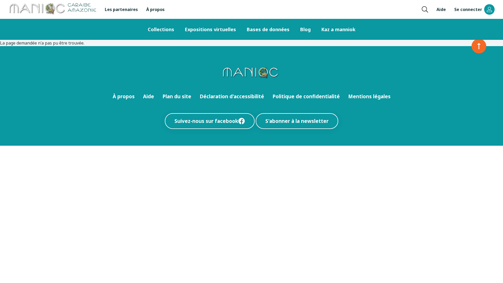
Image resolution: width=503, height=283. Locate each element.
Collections (161, 29)
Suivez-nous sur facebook (206, 121)
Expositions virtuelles (210, 29)
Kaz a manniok (338, 29)
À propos (155, 9)
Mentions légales (369, 96)
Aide (441, 9)
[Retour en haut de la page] (479, 46)
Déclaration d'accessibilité (232, 96)
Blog (305, 29)
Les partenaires (121, 9)
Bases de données (268, 29)
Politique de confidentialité (306, 96)
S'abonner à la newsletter (297, 121)
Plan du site (176, 96)
